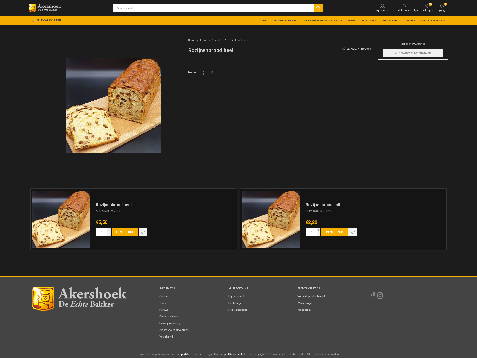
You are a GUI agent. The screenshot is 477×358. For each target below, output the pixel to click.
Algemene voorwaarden (174, 330)
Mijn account (382, 10)
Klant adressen (237, 309)
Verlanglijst (304, 309)
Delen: (192, 72)
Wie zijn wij (166, 336)
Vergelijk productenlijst (405, 10)
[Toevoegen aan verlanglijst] (143, 232)
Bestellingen (235, 303)
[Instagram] (380, 296)
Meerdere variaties (413, 44)
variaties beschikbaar (415, 53)
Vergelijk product (359, 49)
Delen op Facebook (203, 73)
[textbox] (213, 8)
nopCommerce (161, 354)
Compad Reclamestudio (233, 354)
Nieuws (163, 309)
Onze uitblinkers (169, 316)
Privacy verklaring (170, 323)
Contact (164, 296)
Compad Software (187, 354)
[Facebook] (373, 296)
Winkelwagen (305, 303)
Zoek (162, 303)
